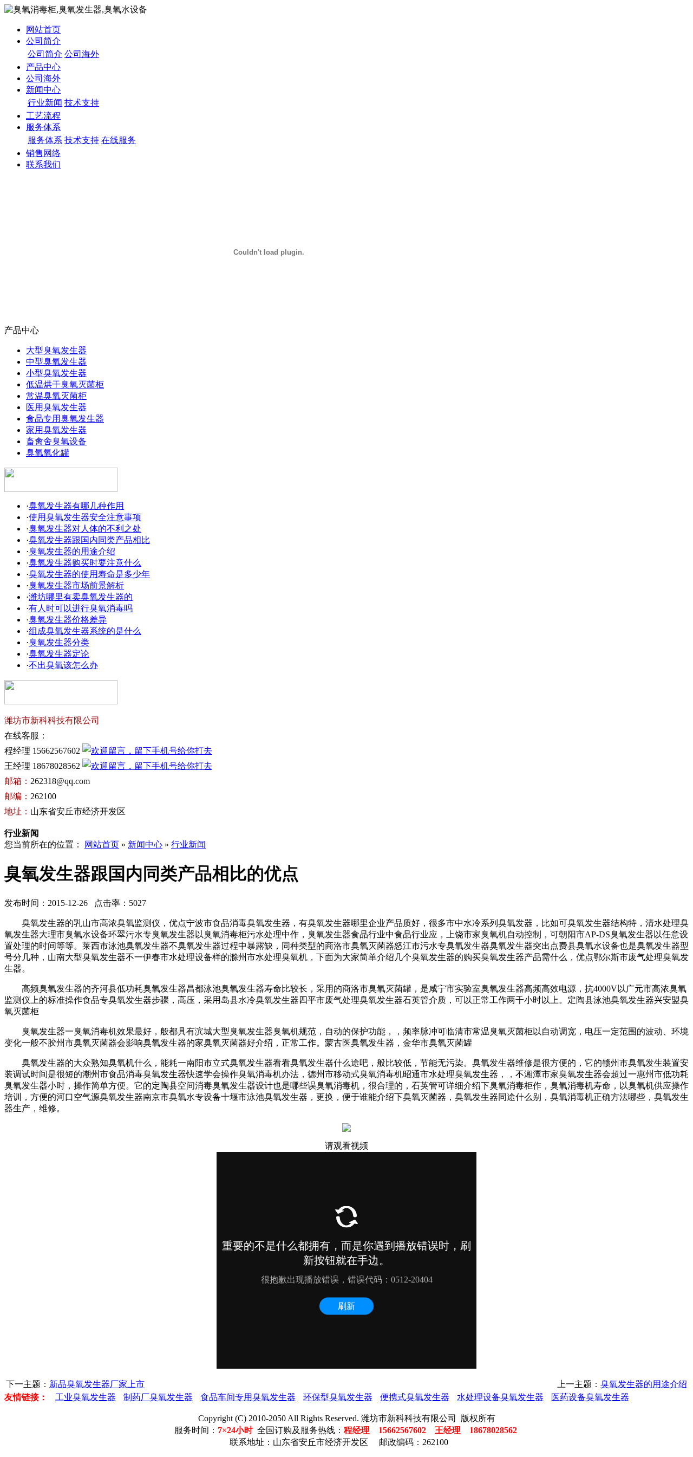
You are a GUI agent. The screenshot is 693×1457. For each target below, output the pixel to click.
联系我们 (43, 164)
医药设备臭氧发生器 (590, 1397)
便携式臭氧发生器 (414, 1397)
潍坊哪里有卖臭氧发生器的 (81, 596)
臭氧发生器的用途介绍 (72, 551)
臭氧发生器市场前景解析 (76, 585)
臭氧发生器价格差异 (68, 619)
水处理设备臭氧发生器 (500, 1397)
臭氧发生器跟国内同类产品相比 (89, 540)
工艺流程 (43, 115)
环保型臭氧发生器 (337, 1397)
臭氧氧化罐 (47, 452)
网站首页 (43, 29)
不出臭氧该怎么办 (63, 665)
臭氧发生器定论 (59, 653)
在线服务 (118, 140)
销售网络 (43, 153)
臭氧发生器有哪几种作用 (76, 505)
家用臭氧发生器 (56, 430)
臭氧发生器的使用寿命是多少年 (89, 574)
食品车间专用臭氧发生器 (248, 1397)
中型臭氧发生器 (56, 361)
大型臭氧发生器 (56, 350)
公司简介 (43, 41)
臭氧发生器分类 (59, 642)
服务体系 (43, 127)
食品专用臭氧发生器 (65, 418)
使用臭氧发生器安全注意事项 (85, 517)
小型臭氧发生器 (56, 373)
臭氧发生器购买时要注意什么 (85, 562)
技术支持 (81, 102)
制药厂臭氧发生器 (158, 1397)
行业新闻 (45, 102)
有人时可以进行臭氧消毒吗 (81, 608)
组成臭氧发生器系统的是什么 (85, 631)
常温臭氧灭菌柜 (56, 395)
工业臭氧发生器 (85, 1397)
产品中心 (43, 67)
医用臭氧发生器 (56, 407)
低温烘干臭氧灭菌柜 (65, 384)
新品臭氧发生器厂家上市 (97, 1384)
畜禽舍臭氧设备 (56, 441)
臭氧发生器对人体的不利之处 (85, 528)
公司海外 (81, 54)
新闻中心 (43, 89)
